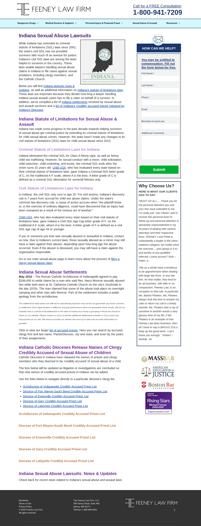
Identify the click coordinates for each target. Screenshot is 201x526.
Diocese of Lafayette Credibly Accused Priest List (55, 406)
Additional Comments (153, 133)
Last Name (147, 85)
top (195, 520)
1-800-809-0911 (89, 509)
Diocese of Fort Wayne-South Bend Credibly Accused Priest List (65, 391)
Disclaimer (24, 500)
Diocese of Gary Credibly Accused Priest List (52, 401)
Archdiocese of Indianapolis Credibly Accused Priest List (60, 386)
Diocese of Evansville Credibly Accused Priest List (56, 396)
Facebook (174, 510)
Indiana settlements (74, 102)
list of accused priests (63, 330)
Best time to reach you (153, 121)
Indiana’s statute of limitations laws (100, 90)
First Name (147, 73)
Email (144, 109)
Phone (144, 97)
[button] (28, 23)
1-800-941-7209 (157, 12)
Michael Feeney (158, 406)
